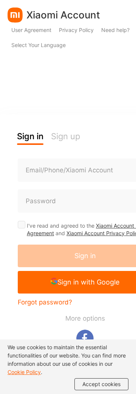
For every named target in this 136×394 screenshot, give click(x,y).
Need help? (115, 30)
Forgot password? (45, 302)
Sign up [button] (65, 136)
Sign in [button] (30, 136)
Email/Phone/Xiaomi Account (69, 170)
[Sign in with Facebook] (85, 338)
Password (41, 201)
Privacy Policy (76, 30)
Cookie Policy (24, 372)
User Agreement (31, 30)
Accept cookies (101, 384)
